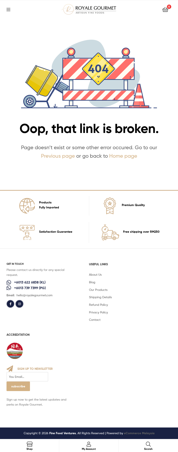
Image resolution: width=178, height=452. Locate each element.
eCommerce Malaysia (139, 433)
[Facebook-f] (10, 304)
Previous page (58, 156)
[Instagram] (19, 304)
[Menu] (11, 9)
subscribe (18, 386)
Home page (123, 156)
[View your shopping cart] (165, 9)
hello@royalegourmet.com (34, 295)
